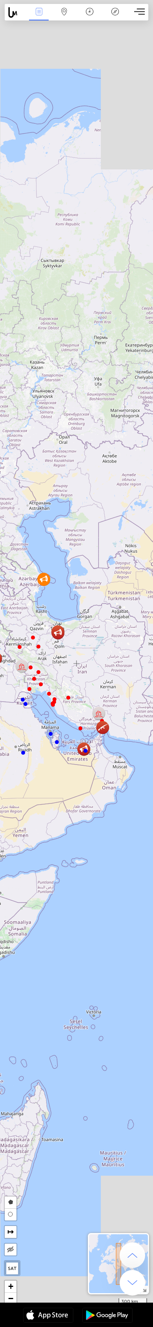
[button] (38, 647)
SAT (12, 1268)
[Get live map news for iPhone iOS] (48, 1316)
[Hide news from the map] (10, 1249)
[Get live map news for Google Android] (107, 1316)
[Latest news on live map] (15, 12)
